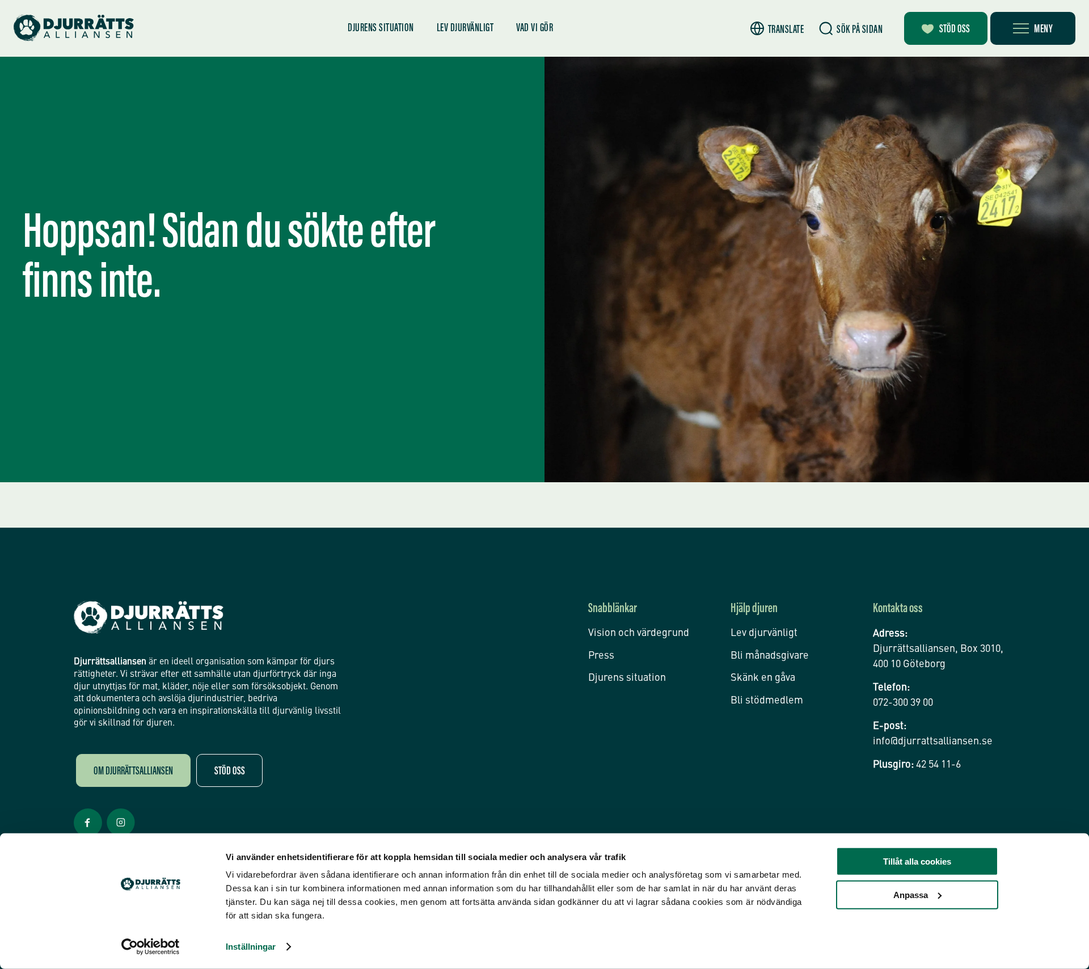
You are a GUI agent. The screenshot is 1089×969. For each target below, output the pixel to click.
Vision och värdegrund (638, 633)
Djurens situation (381, 28)
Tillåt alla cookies (917, 861)
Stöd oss (954, 29)
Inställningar (251, 946)
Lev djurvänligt (465, 28)
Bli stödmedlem (767, 701)
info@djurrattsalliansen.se (933, 741)
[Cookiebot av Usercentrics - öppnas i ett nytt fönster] (150, 946)
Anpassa (910, 894)
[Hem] (74, 28)
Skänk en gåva (763, 678)
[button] (777, 29)
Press (601, 656)
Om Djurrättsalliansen (133, 771)
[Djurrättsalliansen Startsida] (148, 617)
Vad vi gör (534, 28)
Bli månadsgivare (770, 656)
